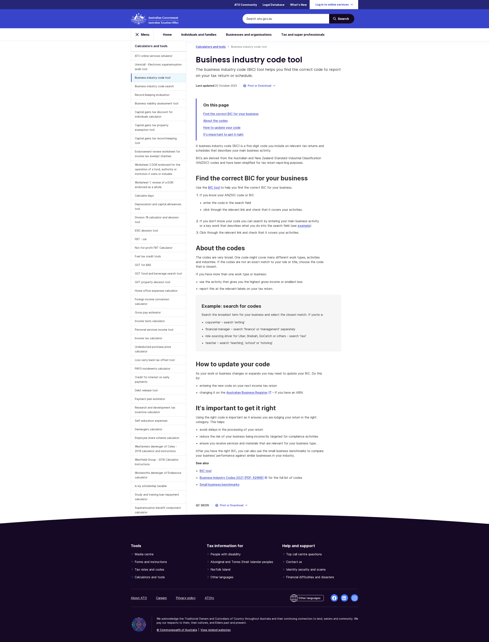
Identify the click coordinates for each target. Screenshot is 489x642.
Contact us (294, 562)
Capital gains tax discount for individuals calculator (154, 114)
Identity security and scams (306, 569)
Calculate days (144, 195)
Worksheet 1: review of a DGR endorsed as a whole (154, 185)
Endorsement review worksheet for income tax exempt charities (157, 154)
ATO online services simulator (153, 55)
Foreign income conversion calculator (152, 301)
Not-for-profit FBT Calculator (153, 247)
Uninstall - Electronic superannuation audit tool (158, 67)
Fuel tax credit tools (148, 256)
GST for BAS (143, 264)
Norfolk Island (220, 569)
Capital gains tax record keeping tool (156, 141)
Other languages (221, 577)
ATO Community (245, 4)
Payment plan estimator (150, 399)
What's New (298, 4)
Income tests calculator (150, 321)
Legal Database (273, 4)
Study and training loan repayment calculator (157, 497)
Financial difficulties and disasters (310, 577)
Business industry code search (154, 86)
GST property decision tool (152, 282)
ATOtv (209, 598)
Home (167, 34)
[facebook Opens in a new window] (334, 598)
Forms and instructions (151, 562)
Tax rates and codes (149, 569)
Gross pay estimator (148, 312)
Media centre (144, 554)
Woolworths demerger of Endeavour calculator (158, 475)
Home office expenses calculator (156, 290)
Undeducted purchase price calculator (153, 349)
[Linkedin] (344, 598)
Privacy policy (186, 598)
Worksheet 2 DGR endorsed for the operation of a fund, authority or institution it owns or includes (157, 169)
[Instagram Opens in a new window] (354, 598)
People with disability (225, 554)
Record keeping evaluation (152, 94)
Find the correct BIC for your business (230, 114)
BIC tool (214, 187)
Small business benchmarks (219, 484)
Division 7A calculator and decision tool (157, 220)
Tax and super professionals (303, 34)
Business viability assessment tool (156, 103)
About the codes (215, 121)
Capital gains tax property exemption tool (151, 127)
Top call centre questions (304, 554)
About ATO (139, 598)
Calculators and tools (211, 46)
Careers (161, 598)
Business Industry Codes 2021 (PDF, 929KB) (233, 478)
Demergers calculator (148, 429)
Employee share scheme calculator (157, 437)
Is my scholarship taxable (151, 486)
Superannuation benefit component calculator (158, 510)
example (304, 226)
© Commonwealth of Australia (177, 630)
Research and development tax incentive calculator (155, 410)
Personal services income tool (154, 329)
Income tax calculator (148, 338)
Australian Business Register (248, 392)
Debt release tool (146, 390)
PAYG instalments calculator (152, 368)
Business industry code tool (152, 77)
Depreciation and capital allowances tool (158, 206)
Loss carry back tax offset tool (155, 360)
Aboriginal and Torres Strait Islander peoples (241, 562)
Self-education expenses (151, 420)
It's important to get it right (223, 134)
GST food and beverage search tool (158, 273)
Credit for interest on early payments (152, 379)
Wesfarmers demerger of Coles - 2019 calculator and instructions (156, 449)
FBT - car (141, 239)
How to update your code (221, 127)
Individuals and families (198, 34)
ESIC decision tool (146, 230)
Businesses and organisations (249, 34)
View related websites (216, 630)
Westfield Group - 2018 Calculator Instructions (157, 462)
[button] (259, 85)
